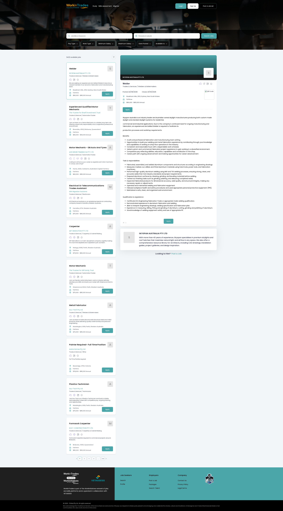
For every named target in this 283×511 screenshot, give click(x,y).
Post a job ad (208, 6)
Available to (160, 44)
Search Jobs (209, 36)
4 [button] (93, 459)
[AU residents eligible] (70, 80)
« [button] (76, 459)
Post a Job (176, 253)
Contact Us (182, 480)
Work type (87, 44)
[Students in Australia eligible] (78, 158)
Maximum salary (124, 44)
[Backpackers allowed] (74, 158)
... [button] (98, 459)
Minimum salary (104, 44)
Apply (107, 94)
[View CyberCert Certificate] (209, 479)
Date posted (143, 44)
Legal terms (182, 488)
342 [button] (103, 459)
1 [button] (79, 459)
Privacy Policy (183, 484)
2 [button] (84, 459)
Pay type (71, 44)
